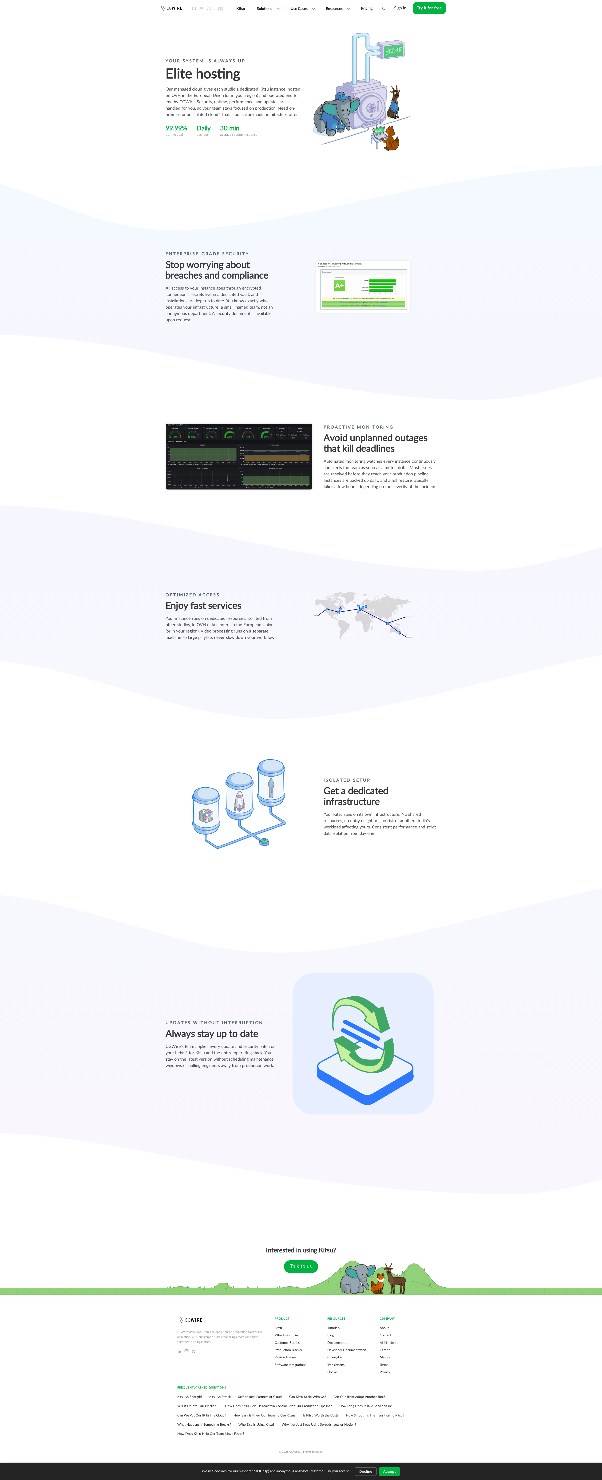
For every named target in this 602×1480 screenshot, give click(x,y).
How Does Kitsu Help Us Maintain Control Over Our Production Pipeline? (278, 1406)
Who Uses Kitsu (286, 1335)
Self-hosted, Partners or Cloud (260, 1397)
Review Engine (285, 1357)
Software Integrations (290, 1365)
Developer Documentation (346, 1350)
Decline (365, 1471)
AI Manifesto (389, 1343)
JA (209, 8)
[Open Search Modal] (384, 8)
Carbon (385, 1350)
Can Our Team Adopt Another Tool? (359, 1397)
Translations (336, 1365)
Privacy (385, 1372)
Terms (384, 1365)
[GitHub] (193, 1351)
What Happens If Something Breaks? (204, 1424)
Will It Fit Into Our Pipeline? (197, 1406)
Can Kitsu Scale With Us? (307, 1397)
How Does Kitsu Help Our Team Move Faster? (210, 1434)
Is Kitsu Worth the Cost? (320, 1415)
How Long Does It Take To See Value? (366, 1406)
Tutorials (333, 1328)
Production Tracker (288, 1350)
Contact (385, 1335)
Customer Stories (287, 1343)
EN (194, 8)
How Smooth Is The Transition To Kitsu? (375, 1415)
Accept (389, 1471)
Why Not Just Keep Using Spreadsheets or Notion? (319, 1424)
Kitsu (278, 1328)
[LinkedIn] (179, 1351)
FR (201, 8)
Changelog (334, 1357)
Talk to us (301, 1266)
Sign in (400, 8)
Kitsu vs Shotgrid (189, 1397)
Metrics (385, 1357)
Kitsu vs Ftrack (220, 1397)
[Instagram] (186, 1351)
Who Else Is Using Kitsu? (256, 1424)
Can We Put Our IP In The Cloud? (201, 1415)
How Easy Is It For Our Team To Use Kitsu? (264, 1415)
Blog (330, 1335)
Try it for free (429, 8)
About (384, 1328)
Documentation (338, 1343)
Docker (332, 1372)
